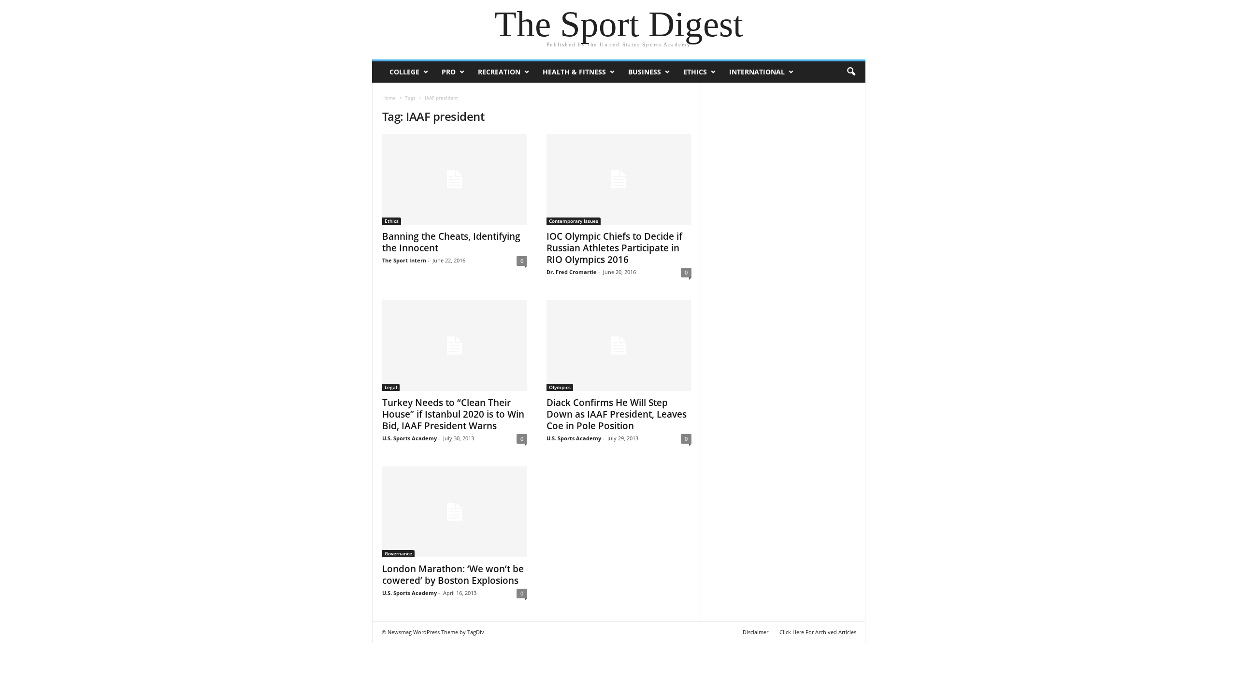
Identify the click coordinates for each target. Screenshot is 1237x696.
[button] (851, 72)
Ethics (695, 71)
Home (389, 97)
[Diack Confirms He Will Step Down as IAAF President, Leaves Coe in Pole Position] (619, 345)
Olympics (560, 387)
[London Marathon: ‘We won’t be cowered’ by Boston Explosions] (454, 511)
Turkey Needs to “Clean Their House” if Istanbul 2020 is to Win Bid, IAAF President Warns (453, 414)
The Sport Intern (404, 260)
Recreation (499, 71)
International (757, 71)
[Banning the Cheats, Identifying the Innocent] (454, 179)
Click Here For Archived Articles (817, 632)
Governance (398, 553)
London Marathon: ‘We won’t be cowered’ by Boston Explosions (453, 575)
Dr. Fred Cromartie (572, 272)
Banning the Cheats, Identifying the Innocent (451, 242)
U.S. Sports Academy (409, 438)
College (404, 71)
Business (644, 71)
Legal (391, 387)
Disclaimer (755, 632)
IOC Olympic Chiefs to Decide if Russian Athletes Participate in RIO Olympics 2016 (614, 248)
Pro (449, 71)
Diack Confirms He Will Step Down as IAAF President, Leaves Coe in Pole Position (617, 414)
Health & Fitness (574, 71)
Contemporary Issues (573, 221)
